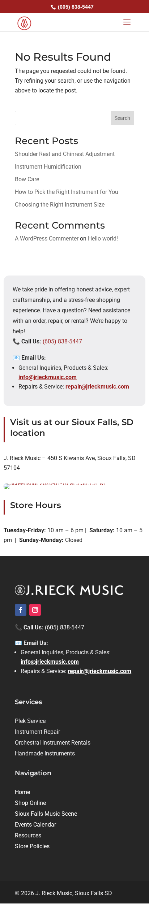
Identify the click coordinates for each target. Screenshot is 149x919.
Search (122, 118)
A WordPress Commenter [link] (46, 238)
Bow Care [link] (27, 179)
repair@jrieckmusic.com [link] (97, 386)
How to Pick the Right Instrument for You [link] (66, 191)
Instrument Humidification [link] (48, 166)
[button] (127, 22)
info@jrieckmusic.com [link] (47, 377)
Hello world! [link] (103, 238)
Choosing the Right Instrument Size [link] (60, 204)
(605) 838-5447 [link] (62, 341)
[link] (24, 22)
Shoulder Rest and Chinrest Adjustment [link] (65, 154)
